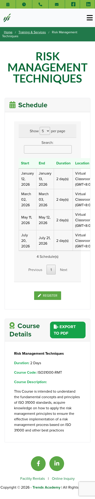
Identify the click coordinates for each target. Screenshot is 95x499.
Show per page (47, 130)
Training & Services (32, 32)
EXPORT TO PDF (65, 330)
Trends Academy (47, 487)
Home (8, 32)
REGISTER (50, 295)
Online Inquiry (63, 478)
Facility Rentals (33, 478)
